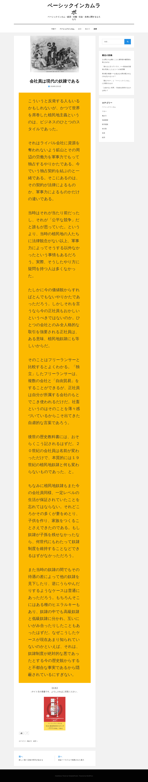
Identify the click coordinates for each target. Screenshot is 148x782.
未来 (95, 29)
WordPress (89, 776)
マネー (53, 29)
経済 (79, 29)
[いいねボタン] (21, 733)
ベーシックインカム (67, 29)
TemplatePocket (73, 776)
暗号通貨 (105, 124)
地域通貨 (105, 120)
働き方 (87, 29)
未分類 (104, 129)
